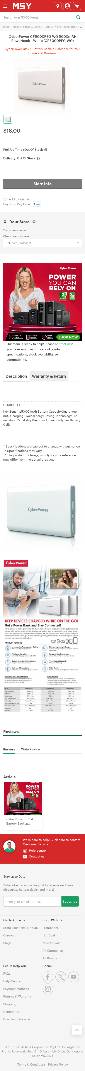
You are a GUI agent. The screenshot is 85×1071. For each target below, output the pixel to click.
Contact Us (11, 1011)
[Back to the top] (77, 1030)
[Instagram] (48, 993)
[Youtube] (74, 981)
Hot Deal (48, 935)
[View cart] (77, 6)
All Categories (52, 950)
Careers (8, 935)
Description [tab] (16, 376)
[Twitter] (61, 981)
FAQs (6, 973)
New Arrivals (51, 943)
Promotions (50, 927)
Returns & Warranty (17, 996)
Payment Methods (16, 989)
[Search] (78, 17)
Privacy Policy (58, 1064)
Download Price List (17, 1019)
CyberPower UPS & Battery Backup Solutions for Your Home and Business (42, 51)
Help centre (37, 850)
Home (5, 26)
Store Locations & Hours (20, 927)
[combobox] (42, 17)
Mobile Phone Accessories (60, 26)
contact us (62, 344)
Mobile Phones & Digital (27, 26)
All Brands (49, 958)
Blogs (7, 943)
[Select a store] (57, 6)
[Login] (67, 6)
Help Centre (11, 981)
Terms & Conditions (31, 1064)
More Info (43, 183)
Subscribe (70, 901)
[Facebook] (48, 981)
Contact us (36, 856)
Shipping (9, 1004)
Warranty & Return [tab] (49, 376)
